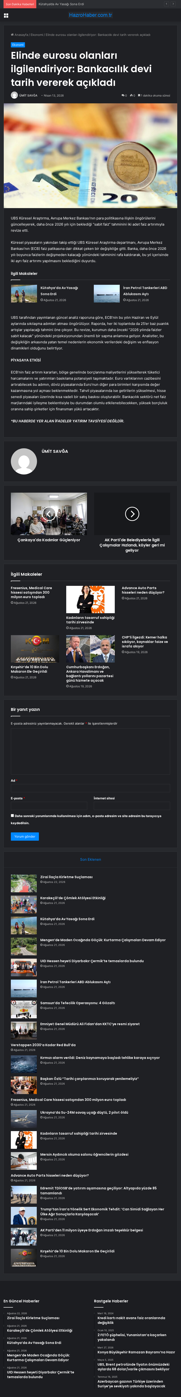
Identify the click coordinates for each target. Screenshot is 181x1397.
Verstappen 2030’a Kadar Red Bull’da (43, 1045)
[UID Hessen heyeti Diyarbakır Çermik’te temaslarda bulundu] (24, 967)
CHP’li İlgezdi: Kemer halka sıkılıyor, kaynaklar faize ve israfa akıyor (145, 642)
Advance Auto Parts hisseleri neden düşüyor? (143, 590)
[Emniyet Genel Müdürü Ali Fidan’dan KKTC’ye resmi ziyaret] (24, 1030)
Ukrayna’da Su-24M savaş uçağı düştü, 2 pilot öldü (84, 1112)
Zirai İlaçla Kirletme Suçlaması (66, 877)
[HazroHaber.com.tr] (90, 15)
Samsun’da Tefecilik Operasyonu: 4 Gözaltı (77, 1003)
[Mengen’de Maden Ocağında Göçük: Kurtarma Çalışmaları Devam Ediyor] (24, 946)
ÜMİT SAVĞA (28, 95)
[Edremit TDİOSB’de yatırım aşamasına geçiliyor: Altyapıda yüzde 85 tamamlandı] (24, 1195)
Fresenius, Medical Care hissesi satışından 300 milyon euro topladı (31, 592)
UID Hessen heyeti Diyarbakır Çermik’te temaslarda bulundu (92, 961)
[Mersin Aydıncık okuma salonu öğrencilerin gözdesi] (24, 1161)
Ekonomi (37, 35)
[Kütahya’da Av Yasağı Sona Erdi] (24, 293)
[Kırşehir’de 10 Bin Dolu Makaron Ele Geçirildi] (35, 649)
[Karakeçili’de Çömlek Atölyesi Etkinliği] (24, 904)
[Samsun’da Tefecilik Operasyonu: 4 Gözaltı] (24, 1009)
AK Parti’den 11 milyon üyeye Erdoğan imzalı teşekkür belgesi (91, 1230)
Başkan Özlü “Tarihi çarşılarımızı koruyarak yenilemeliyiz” (89, 1078)
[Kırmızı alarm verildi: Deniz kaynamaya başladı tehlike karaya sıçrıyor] (24, 1064)
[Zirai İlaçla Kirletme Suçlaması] (24, 883)
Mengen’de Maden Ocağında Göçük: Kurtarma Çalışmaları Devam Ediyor (103, 940)
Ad (14, 780)
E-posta (18, 798)
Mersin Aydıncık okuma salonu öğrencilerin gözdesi (84, 1154)
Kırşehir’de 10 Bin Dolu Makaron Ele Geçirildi (29, 669)
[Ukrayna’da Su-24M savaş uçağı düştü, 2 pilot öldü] (24, 1119)
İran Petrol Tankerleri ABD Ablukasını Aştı (75, 982)
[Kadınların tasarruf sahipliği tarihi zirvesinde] (90, 599)
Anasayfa (21, 35)
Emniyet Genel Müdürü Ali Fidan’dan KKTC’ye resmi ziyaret (90, 1024)
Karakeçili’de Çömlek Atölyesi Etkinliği (73, 898)
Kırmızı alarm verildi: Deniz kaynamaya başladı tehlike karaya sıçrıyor (100, 1057)
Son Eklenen (90, 859)
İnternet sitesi (104, 798)
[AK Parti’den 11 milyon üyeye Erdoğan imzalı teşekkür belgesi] (24, 1237)
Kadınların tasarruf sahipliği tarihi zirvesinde (90, 620)
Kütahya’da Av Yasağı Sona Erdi (61, 4)
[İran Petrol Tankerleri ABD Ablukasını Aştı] (107, 293)
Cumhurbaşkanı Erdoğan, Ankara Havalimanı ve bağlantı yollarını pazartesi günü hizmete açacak (89, 674)
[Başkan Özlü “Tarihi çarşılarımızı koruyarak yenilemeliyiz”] (24, 1085)
